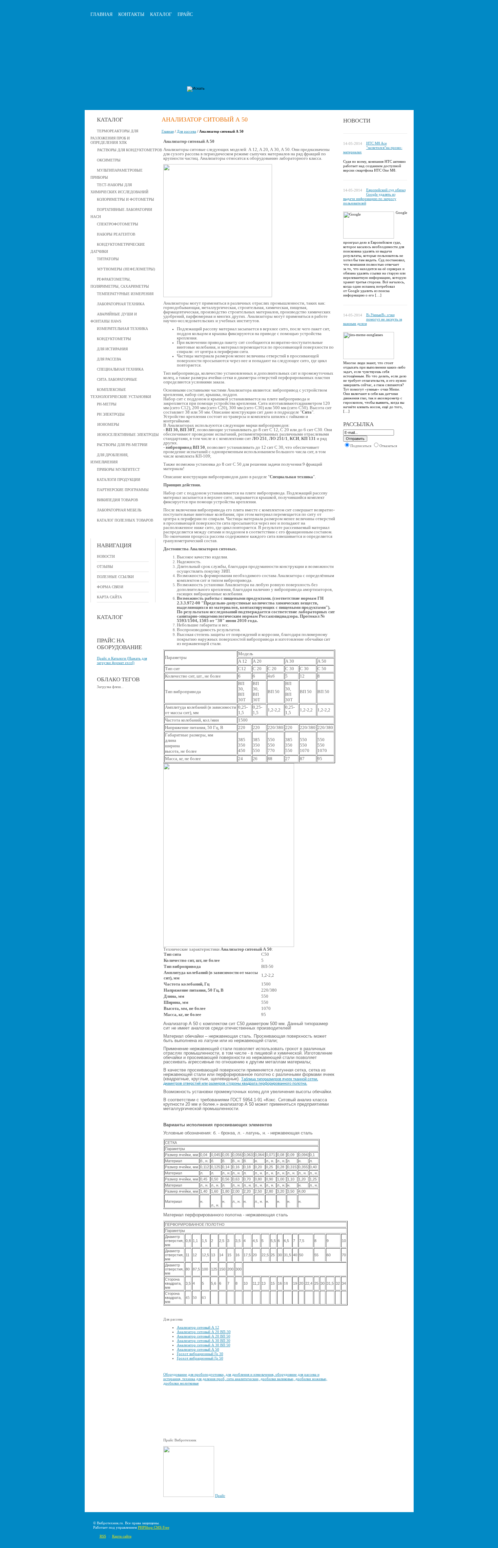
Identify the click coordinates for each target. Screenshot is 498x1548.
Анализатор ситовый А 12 (198, 1327)
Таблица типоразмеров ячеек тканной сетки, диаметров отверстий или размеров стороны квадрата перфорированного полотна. (240, 1081)
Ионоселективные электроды (128, 435)
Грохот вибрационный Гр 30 (200, 1354)
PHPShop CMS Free (153, 1527)
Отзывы (105, 567)
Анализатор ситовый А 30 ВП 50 (203, 1345)
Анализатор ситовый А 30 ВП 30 (203, 1341)
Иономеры (108, 424)
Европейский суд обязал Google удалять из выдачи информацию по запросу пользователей (374, 196)
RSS (103, 1536)
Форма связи (110, 587)
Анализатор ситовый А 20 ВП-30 (204, 1332)
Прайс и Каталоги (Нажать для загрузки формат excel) (122, 660)
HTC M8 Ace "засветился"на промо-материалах (372, 147)
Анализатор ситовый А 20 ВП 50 (203, 1336)
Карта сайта (109, 597)
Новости (106, 556)
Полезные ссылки (115, 577)
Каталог (161, 14)
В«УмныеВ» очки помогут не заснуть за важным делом (372, 319)
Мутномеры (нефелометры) (126, 269)
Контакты (131, 14)
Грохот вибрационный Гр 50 (200, 1358)
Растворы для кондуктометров (129, 150)
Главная (101, 14)
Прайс (185, 14)
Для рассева (186, 131)
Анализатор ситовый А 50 (198, 1349)
